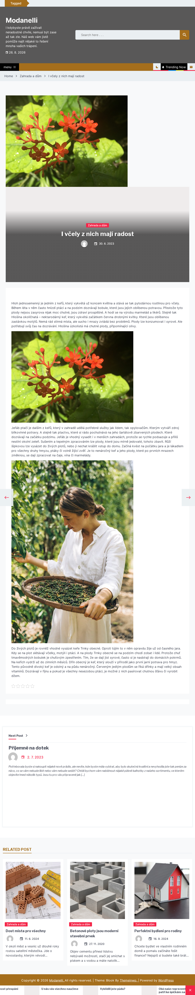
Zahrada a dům (97, 225)
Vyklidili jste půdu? (61, 988)
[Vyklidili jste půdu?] (39, 990)
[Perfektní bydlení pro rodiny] (161, 890)
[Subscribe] (191, 67)
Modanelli (22, 20)
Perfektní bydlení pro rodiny (158, 931)
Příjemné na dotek (29, 748)
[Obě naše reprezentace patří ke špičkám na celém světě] (98, 990)
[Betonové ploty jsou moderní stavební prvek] (97, 890)
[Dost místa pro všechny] (33, 890)
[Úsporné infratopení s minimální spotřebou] (157, 990)
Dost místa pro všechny (26, 931)
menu (7, 67)
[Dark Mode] (157, 67)
